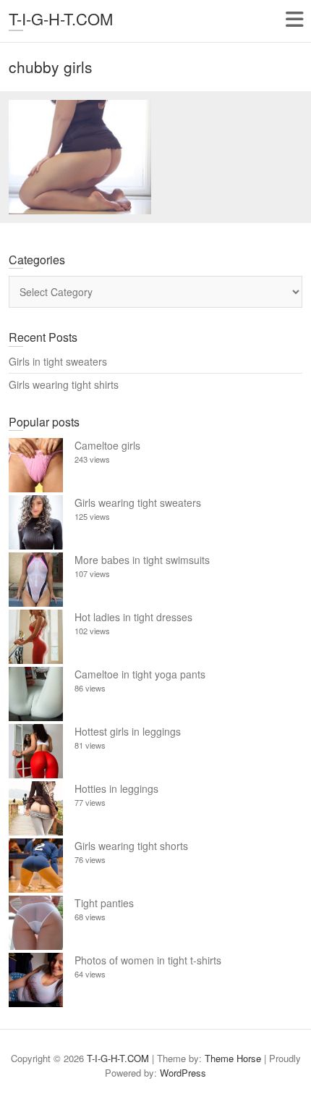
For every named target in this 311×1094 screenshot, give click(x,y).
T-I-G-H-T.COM (61, 18)
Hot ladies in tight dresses (133, 617)
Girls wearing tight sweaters (137, 502)
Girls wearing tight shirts (64, 384)
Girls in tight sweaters (58, 361)
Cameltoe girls (107, 445)
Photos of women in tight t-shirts (147, 960)
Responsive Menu (294, 19)
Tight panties (104, 903)
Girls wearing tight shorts (131, 845)
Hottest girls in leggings (127, 731)
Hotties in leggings (116, 788)
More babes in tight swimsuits (142, 559)
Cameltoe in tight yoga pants (139, 674)
